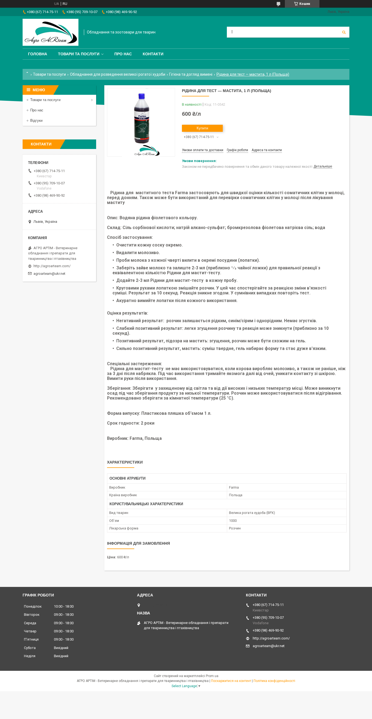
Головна (37, 54)
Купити (202, 128)
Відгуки (36, 120)
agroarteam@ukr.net (49, 274)
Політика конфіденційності (274, 681)
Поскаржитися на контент (231, 681)
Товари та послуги (78, 54)
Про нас (123, 54)
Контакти (153, 54)
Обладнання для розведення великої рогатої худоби (117, 74)
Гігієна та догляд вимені (190, 74)
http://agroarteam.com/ (52, 266)
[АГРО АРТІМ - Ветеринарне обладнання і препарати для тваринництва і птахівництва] (50, 32)
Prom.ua (212, 676)
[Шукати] (344, 32)
